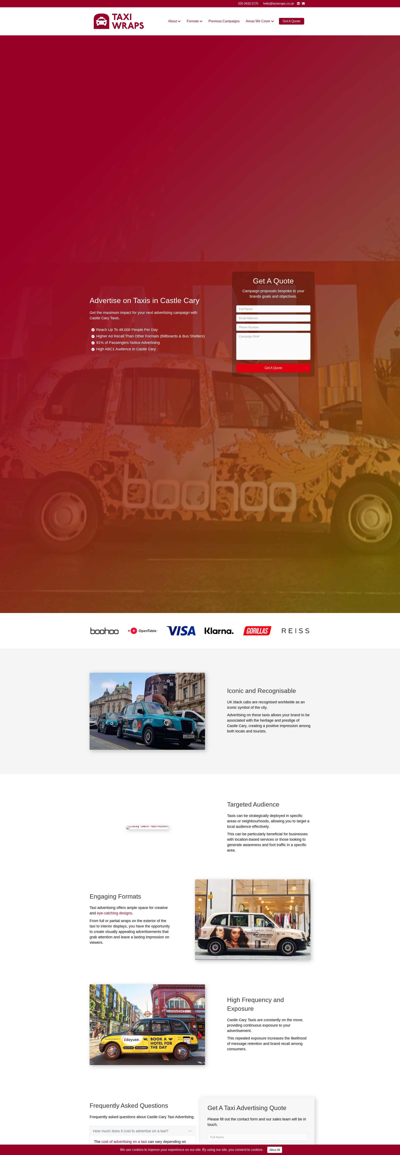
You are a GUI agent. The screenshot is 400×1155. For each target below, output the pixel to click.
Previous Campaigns (224, 21)
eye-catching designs (114, 913)
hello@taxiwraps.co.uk (278, 3)
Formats (193, 21)
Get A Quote (291, 21)
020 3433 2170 (248, 3)
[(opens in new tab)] (104, 630)
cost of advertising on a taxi (124, 1142)
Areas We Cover (258, 21)
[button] (273, 368)
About (172, 21)
